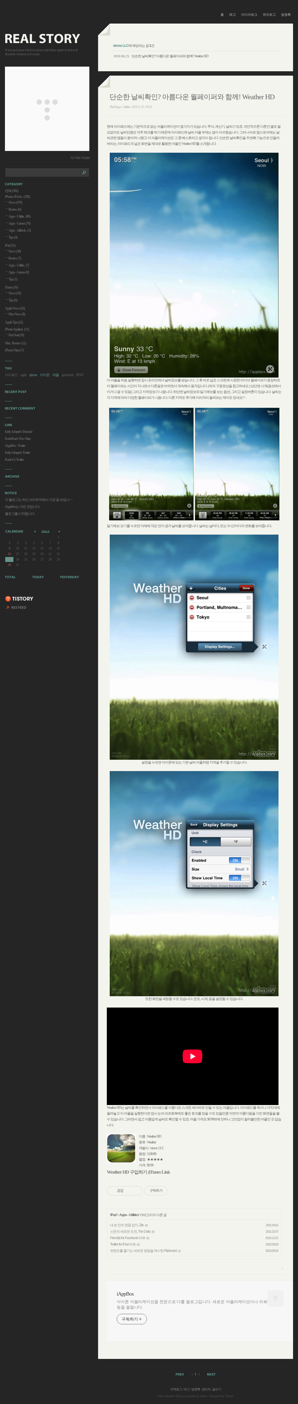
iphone (33, 375)
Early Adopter (166, 1396)
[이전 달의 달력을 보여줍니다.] (35, 531)
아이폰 (44, 375)
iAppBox (125, 1294)
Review (14, 209)
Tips (12, 237)
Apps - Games (19, 223)
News (15, 202)
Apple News (15, 308)
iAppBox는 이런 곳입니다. (22, 507)
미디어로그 (249, 14)
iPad (113, 1215)
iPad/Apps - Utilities (120, 106)
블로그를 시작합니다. (20, 514)
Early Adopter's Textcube (18, 432)
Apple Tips (14, 322)
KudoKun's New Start (17, 439)
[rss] (16, 608)
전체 (11, 191)
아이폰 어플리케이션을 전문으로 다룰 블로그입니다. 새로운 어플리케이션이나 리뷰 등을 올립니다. (192, 1304)
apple (23, 375)
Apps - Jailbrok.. (19, 230)
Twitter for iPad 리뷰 (123, 1244)
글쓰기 (216, 1389)
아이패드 (11, 375)
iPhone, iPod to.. (17, 197)
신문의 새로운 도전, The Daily (130, 1231)
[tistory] (19, 599)
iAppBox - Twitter (15, 446)
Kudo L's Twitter (14, 460)
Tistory (229, 1396)
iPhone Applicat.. (17, 329)
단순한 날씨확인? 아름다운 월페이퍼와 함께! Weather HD (170, 56)
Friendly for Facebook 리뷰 (127, 1238)
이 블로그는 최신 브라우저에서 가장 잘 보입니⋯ (38, 500)
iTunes (11, 287)
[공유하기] (128, 1190)
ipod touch (67, 375)
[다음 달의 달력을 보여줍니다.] (59, 531)
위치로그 (269, 14)
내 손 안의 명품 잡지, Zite (127, 1225)
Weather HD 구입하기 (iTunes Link (138, 1172)
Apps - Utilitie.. (19, 216)
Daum (203, 1396)
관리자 (206, 1389)
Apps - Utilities (129, 1215)
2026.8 (45, 531)
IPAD (79, 375)
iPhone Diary (14, 350)
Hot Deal (16, 335)
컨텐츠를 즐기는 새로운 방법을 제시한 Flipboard (143, 1251)
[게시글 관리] (136, 1190)
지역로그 (176, 1389)
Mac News (16, 314)
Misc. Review (15, 343)
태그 (232, 14)
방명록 (286, 14)
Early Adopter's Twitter (17, 453)
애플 (55, 375)
